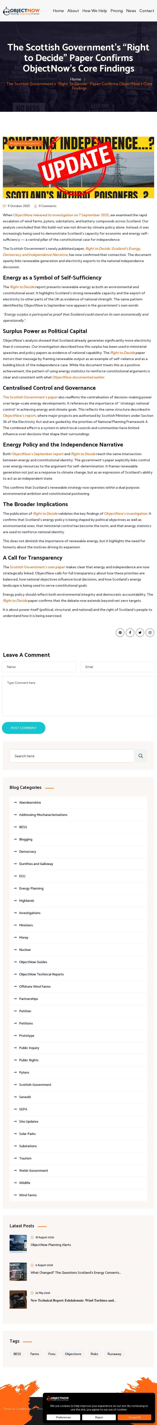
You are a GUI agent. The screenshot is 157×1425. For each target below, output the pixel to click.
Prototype (26, 1036)
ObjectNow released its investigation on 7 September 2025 (61, 215)
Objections (73, 1354)
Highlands (26, 901)
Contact (146, 10)
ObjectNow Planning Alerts (51, 1245)
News (131, 10)
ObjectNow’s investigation (125, 513)
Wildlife (24, 1183)
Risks (94, 1354)
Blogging (15, 143)
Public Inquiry (29, 1048)
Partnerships (28, 999)
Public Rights (28, 1060)
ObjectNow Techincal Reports (41, 974)
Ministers (26, 925)
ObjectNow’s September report (37, 454)
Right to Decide (22, 287)
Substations (28, 1146)
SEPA (23, 1109)
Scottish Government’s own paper (37, 567)
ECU (22, 876)
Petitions (26, 1023)
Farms (34, 1354)
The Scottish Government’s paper (30, 397)
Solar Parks (27, 1134)
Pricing (116, 10)
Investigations (31, 143)
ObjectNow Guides (33, 962)
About (73, 10)
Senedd (25, 1097)
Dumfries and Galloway (36, 864)
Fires (51, 1354)
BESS (23, 827)
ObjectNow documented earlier (78, 377)
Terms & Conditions (17, 1409)
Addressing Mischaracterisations (43, 815)
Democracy (27, 851)
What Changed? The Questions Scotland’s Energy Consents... (76, 1273)
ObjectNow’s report (19, 415)
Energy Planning (31, 888)
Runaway (114, 1354)
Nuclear (25, 950)
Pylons (24, 1072)
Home (58, 10)
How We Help (94, 10)
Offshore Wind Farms (35, 986)
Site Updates (28, 1121)
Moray (23, 937)
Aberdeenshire (30, 802)
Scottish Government (35, 1085)
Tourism (25, 1158)
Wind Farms (28, 1195)
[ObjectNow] (21, 11)
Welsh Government (33, 1170)
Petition (25, 1011)
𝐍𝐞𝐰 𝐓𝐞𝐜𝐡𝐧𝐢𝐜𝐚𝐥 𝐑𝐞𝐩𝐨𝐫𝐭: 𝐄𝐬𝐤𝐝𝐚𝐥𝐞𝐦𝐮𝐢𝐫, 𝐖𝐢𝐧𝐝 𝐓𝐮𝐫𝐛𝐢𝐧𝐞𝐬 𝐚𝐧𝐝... (73, 1300)
